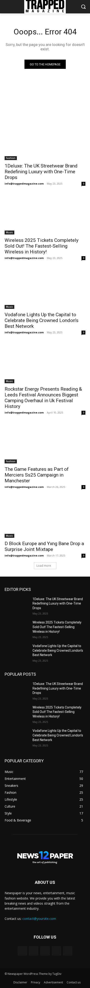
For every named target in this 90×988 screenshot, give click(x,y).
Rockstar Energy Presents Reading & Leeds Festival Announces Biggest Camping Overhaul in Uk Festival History (43, 397)
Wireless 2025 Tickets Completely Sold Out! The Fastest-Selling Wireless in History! (41, 246)
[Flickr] (44, 950)
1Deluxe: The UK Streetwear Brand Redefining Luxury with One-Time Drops (41, 171)
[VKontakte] (67, 950)
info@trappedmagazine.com (24, 183)
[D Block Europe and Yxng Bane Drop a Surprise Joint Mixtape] (45, 517)
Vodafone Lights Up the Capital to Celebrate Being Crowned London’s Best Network (41, 320)
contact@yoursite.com (39, 918)
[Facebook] (33, 950)
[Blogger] (22, 950)
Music (9, 232)
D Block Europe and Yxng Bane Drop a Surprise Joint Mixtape (44, 546)
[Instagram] (56, 950)
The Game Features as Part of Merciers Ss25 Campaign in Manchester (37, 474)
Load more (43, 566)
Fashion (10, 158)
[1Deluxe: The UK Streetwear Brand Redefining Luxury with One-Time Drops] (45, 140)
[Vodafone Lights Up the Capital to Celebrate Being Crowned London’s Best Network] (45, 288)
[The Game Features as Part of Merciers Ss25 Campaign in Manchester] (45, 443)
